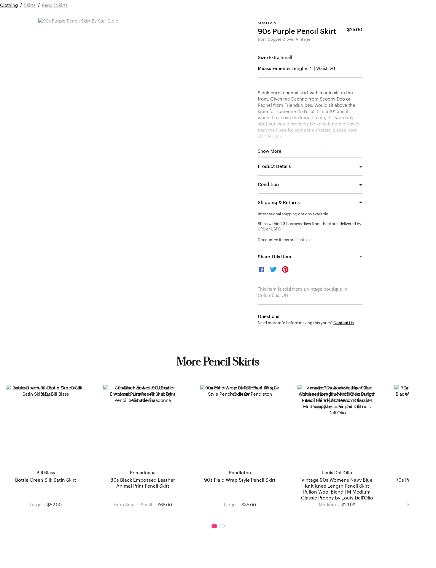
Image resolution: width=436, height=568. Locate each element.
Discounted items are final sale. (285, 239)
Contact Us (343, 323)
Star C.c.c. (267, 22)
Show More (269, 151)
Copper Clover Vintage (289, 39)
